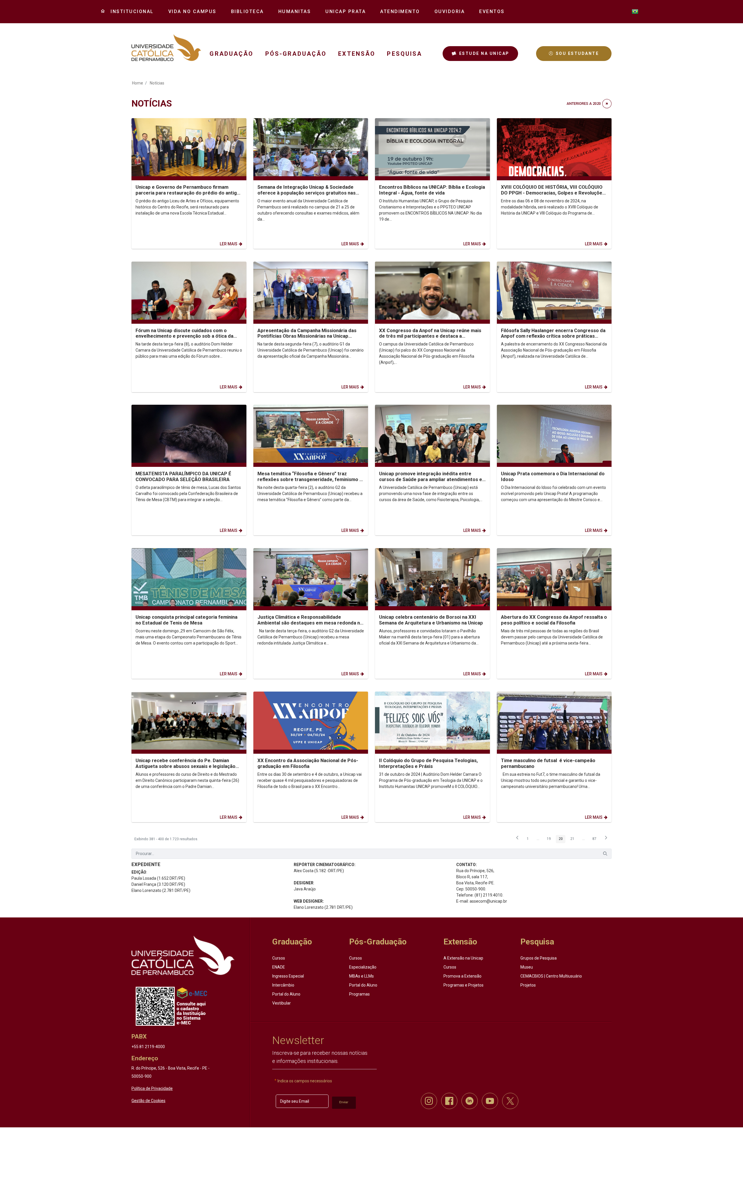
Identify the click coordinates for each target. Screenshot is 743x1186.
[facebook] (449, 1101)
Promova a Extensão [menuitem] (462, 976)
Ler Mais (228, 244)
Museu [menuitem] (526, 967)
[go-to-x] (166, 47)
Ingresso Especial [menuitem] (288, 976)
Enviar (343, 1102)
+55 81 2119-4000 (148, 1046)
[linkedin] (469, 1101)
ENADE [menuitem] (278, 967)
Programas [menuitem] (359, 994)
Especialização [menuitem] (362, 967)
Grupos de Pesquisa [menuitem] (538, 958)
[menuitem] (130, 11)
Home (137, 83)
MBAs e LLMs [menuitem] (361, 976)
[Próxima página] (606, 840)
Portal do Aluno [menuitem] (286, 994)
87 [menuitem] (595, 840)
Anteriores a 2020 (584, 103)
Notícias (157, 83)
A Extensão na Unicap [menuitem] (463, 958)
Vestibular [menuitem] (281, 1003)
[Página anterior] (517, 840)
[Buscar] (605, 853)
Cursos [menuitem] (278, 958)
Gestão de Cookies (148, 1100)
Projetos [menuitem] (528, 985)
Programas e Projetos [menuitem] (463, 985)
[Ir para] (183, 955)
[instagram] (429, 1101)
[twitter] (510, 1101)
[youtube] (490, 1101)
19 (550, 840)
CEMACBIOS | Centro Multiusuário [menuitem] (551, 976)
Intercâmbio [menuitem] (283, 985)
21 (573, 840)
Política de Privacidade (152, 1088)
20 (562, 840)
